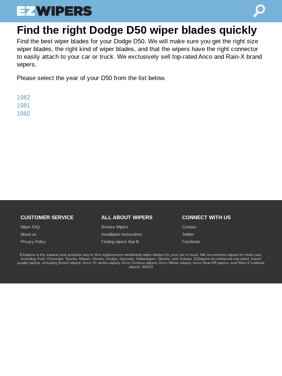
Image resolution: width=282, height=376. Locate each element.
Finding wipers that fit (120, 241)
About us (28, 234)
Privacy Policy (33, 241)
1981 (23, 105)
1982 (23, 97)
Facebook (191, 241)
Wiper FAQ (30, 227)
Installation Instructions (121, 234)
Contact (189, 227)
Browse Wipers (115, 227)
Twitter (188, 234)
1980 (23, 114)
